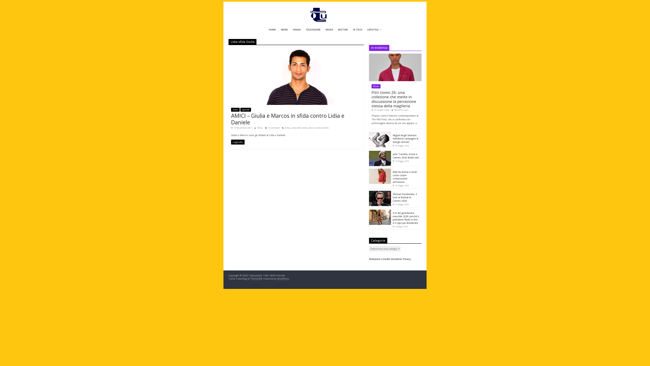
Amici (235, 109)
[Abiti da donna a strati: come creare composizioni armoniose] (380, 170)
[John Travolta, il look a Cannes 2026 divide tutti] (380, 152)
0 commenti (274, 127)
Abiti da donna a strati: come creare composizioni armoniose (405, 177)
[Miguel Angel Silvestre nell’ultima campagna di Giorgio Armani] (380, 133)
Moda (329, 29)
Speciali (245, 109)
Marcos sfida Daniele (319, 127)
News (284, 29)
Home (272, 29)
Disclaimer (396, 259)
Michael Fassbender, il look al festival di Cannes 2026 (405, 197)
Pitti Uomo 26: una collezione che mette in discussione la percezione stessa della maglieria (394, 99)
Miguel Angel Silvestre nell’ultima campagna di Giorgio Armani (405, 139)
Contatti (385, 259)
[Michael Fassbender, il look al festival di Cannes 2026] (380, 192)
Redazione (375, 259)
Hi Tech (357, 29)
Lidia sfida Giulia (299, 127)
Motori (343, 29)
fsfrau (260, 127)
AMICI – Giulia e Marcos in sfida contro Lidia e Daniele (287, 119)
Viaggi (297, 29)
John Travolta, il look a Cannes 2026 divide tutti (406, 155)
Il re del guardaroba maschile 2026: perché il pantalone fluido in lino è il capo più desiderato (406, 218)
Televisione (313, 29)
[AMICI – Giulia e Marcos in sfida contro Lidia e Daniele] (296, 50)
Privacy (407, 259)
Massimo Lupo (401, 109)
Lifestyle (373, 29)
